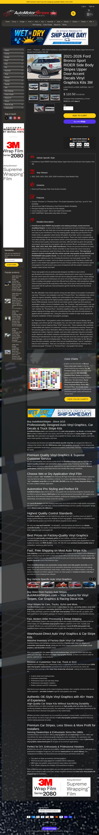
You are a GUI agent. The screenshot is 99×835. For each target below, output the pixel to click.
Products (37, 50)
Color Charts (47, 25)
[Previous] (90, 579)
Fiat (37, 22)
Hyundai (51, 22)
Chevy (15, 22)
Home (8, 21)
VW (91, 22)
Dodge (23, 22)
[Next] (94, 579)
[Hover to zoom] (44, 66)
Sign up (91, 6)
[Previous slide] (29, 67)
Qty (65, 105)
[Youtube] (19, 118)
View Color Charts (77, 399)
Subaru (76, 22)
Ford (31, 22)
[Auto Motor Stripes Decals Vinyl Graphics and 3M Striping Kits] (30, 13)
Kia (43, 22)
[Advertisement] (13, 217)
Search (45, 822)
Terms (64, 25)
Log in (84, 6)
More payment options (79, 126)
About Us (57, 25)
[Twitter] (6, 118)
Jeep (60, 22)
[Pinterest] (15, 118)
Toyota (84, 22)
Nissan (67, 22)
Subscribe (11, 265)
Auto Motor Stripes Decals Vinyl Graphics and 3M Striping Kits (48, 831)
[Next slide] (59, 67)
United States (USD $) (49, 811)
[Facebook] (10, 118)
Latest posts (14, 108)
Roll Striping (37, 25)
